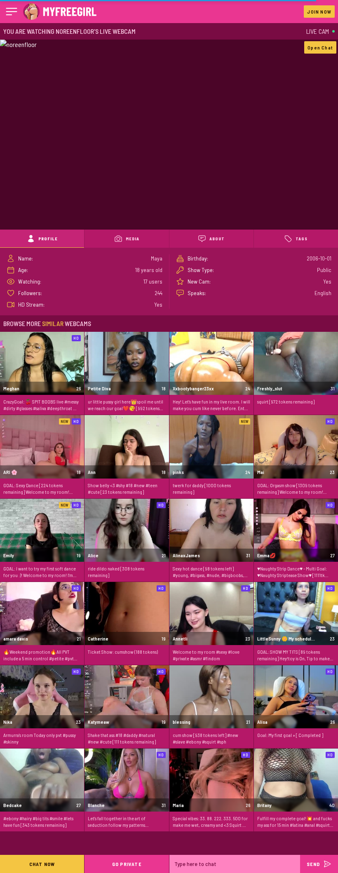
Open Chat (320, 47)
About (217, 238)
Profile (48, 238)
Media (132, 238)
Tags (301, 238)
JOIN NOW (319, 11)
